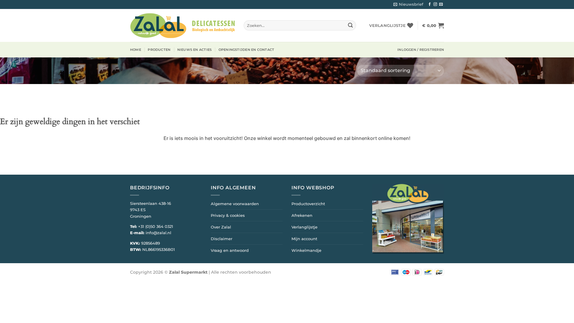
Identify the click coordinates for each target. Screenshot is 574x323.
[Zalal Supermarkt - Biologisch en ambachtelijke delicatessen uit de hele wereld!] (182, 25)
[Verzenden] (350, 25)
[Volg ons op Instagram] (435, 4)
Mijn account (304, 238)
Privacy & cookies (228, 215)
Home (135, 50)
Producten (159, 50)
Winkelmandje (306, 250)
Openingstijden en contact (246, 50)
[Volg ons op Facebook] (429, 4)
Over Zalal (221, 227)
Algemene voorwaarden (235, 203)
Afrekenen (301, 215)
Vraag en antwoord (230, 250)
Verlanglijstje (304, 227)
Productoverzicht (308, 203)
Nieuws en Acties (194, 50)
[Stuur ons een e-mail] (441, 4)
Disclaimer (221, 238)
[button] (408, 4)
